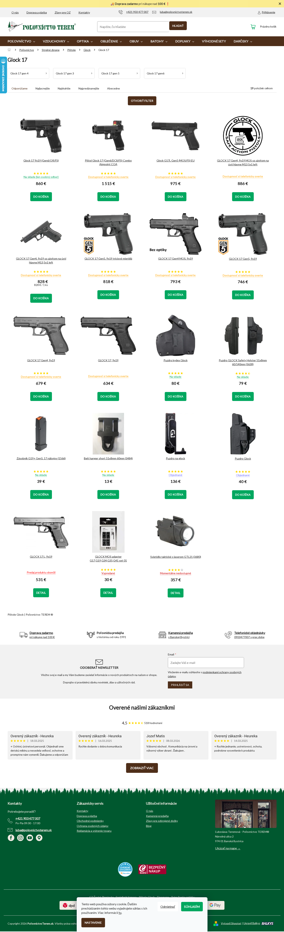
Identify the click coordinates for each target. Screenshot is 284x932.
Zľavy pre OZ (63, 12)
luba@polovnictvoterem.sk (33, 830)
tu (120, 912)
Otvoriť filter (142, 100)
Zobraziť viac (142, 768)
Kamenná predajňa (157, 816)
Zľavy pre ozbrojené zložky (162, 820)
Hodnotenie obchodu (142, 707)
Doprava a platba (37, 12)
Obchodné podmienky (90, 820)
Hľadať (178, 25)
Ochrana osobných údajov (92, 826)
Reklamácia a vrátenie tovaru (94, 830)
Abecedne (113, 88)
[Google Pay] (215, 905)
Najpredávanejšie (88, 88)
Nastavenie (93, 922)
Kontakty (84, 12)
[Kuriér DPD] (68, 905)
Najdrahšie (64, 88)
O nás (15, 12)
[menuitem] (21, 41)
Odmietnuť (167, 906)
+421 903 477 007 (27, 818)
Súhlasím (192, 906)
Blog (148, 826)
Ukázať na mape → (227, 848)
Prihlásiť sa (180, 685)
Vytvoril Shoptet (231, 923)
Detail (41, 592)
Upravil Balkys (251, 923)
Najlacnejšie (43, 88)
